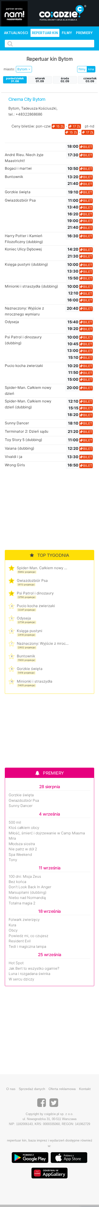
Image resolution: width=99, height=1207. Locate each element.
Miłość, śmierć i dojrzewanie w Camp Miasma (47, 833)
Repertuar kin (45, 33)
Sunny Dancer (17, 423)
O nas (10, 1089)
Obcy (13, 930)
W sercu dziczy (21, 979)
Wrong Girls (15, 465)
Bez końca (17, 882)
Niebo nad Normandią (27, 898)
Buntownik (14, 176)
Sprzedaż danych (32, 1089)
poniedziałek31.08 (15, 79)
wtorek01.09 (40, 79)
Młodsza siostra (22, 844)
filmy (82, 69)
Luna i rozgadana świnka (29, 974)
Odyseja (12, 322)
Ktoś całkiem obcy (24, 828)
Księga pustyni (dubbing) (26, 264)
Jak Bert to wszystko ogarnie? (34, 968)
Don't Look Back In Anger (30, 887)
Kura (12, 925)
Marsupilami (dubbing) (27, 892)
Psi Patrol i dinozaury (35, 593)
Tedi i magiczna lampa (27, 946)
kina (91, 69)
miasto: (9, 69)
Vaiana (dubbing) (19, 448)
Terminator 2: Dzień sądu (26, 431)
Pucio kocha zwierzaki (24, 365)
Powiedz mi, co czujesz (28, 936)
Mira (12, 838)
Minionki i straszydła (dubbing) (31, 286)
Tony (13, 860)
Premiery (84, 33)
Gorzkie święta (18, 192)
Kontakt (85, 1089)
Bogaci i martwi (18, 168)
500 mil (15, 822)
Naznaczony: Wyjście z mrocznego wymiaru (42, 643)
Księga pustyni (29, 631)
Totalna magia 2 (22, 903)
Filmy (67, 33)
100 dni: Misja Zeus (25, 876)
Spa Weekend (20, 854)
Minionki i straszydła (34, 681)
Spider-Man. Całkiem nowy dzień (42, 568)
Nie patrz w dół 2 (23, 849)
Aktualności (16, 33)
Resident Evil (20, 941)
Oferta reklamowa (62, 1089)
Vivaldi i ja (13, 456)
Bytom (22, 69)
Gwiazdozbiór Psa (20, 200)
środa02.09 (65, 79)
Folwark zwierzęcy (24, 920)
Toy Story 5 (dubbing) (23, 439)
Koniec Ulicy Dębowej (23, 249)
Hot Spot (16, 963)
